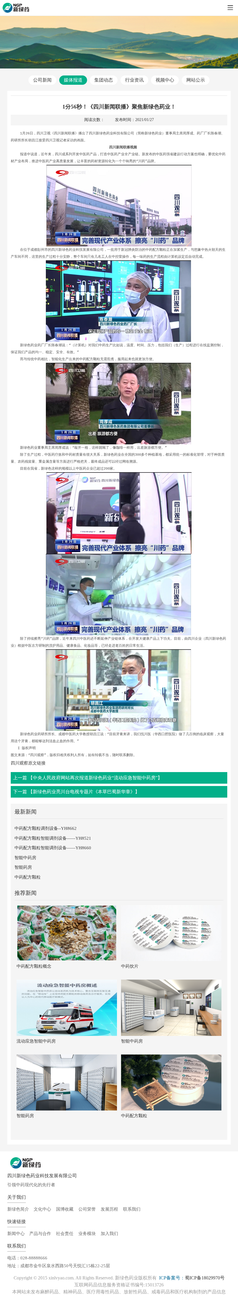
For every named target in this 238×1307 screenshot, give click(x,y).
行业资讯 (134, 79)
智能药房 (23, 867)
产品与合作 (40, 1233)
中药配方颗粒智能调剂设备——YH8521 (53, 838)
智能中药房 (25, 857)
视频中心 (165, 79)
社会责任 (64, 1233)
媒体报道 (73, 79)
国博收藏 (64, 1209)
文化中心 (42, 1209)
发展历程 (109, 1209)
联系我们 (131, 1209)
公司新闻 (42, 79)
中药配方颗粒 (28, 877)
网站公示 (195, 79)
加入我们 (109, 1233)
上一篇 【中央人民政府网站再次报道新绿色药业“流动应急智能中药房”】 (87, 777)
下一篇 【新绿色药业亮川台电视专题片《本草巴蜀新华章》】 (76, 791)
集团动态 (103, 79)
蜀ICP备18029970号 (205, 1277)
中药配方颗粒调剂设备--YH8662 (46, 828)
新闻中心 (16, 1233)
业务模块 (87, 1233)
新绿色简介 (18, 1209)
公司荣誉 (87, 1209)
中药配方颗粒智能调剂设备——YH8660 (53, 847)
